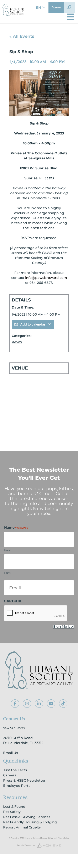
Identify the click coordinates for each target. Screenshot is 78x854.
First (7, 550)
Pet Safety (12, 812)
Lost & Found (14, 807)
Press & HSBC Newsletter (24, 780)
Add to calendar (32, 324)
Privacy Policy (63, 838)
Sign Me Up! (63, 626)
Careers (9, 775)
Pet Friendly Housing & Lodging (30, 822)
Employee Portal (17, 786)
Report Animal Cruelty (22, 827)
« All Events (21, 36)
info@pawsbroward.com (46, 278)
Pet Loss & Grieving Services (26, 817)
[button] (69, 7)
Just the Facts (15, 770)
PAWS (17, 342)
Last (7, 573)
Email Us (10, 753)
